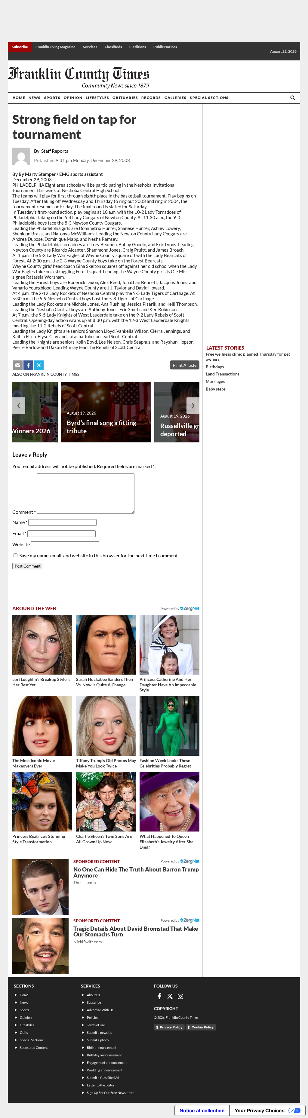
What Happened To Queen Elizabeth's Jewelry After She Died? (166, 841)
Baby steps (216, 388)
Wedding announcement (104, 1070)
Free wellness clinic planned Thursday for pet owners (248, 356)
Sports (52, 97)
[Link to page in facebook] (28, 365)
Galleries (176, 97)
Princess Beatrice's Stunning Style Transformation (38, 839)
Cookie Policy (203, 1027)
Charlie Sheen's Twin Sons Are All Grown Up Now (104, 839)
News (35, 97)
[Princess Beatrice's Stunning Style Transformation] (42, 802)
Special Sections (209, 97)
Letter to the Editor (100, 1085)
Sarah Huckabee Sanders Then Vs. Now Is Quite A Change (104, 682)
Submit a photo (98, 1040)
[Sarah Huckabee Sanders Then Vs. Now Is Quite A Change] (106, 645)
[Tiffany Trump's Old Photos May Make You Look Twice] (106, 726)
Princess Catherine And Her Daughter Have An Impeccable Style (168, 684)
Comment (24, 512)
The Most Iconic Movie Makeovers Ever (33, 763)
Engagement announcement (107, 1062)
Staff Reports (54, 151)
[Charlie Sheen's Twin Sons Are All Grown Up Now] (106, 802)
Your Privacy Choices (260, 1110)
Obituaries (125, 97)
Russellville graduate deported (189, 429)
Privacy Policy (171, 1027)
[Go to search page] (292, 98)
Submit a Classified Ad (103, 1078)
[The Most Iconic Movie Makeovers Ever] (42, 726)
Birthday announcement (104, 1055)
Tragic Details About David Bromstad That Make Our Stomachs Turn (135, 934)
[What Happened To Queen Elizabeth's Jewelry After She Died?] (169, 802)
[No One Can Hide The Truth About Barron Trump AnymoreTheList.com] (40, 887)
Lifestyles (97, 97)
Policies (92, 1017)
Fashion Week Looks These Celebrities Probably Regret (165, 763)
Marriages (215, 381)
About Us (93, 995)
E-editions (137, 46)
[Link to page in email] (18, 365)
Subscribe (20, 46)
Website (21, 544)
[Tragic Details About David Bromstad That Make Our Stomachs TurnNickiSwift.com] (40, 946)
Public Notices (165, 46)
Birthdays (215, 366)
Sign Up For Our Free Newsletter (110, 1093)
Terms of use (96, 1025)
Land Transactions (222, 373)
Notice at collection (202, 1110)
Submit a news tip (99, 1032)
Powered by (170, 608)
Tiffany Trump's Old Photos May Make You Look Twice (106, 763)
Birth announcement (101, 1047)
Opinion (73, 97)
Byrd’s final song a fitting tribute (101, 426)
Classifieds (113, 46)
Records (151, 97)
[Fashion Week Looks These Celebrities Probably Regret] (169, 726)
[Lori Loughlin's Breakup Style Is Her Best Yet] (42, 645)
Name (19, 522)
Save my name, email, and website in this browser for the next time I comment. (99, 555)
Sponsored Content (34, 1047)
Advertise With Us (100, 1010)
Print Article (184, 365)
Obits (24, 1032)
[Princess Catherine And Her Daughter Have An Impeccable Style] (169, 645)
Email (19, 533)
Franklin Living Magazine (55, 46)
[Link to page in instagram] (180, 996)
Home (19, 97)
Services (90, 46)
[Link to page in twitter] (39, 365)
